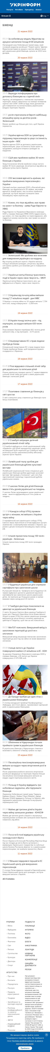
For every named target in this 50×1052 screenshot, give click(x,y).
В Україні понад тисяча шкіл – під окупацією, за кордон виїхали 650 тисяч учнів (22, 323)
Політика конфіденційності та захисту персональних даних (15, 1012)
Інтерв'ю (29, 930)
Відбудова (12, 930)
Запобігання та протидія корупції (15, 1003)
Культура (11, 957)
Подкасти (30, 922)
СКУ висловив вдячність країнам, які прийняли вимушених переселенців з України (23, 181)
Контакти (11, 980)
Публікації (30, 926)
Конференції (31, 959)
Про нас (11, 976)
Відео (27, 938)
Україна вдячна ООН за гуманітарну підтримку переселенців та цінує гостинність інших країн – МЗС (25, 138)
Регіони (11, 949)
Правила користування (13, 993)
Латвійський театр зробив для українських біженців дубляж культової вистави (22, 464)
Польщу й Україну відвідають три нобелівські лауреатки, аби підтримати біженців (22, 788)
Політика (11, 934)
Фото (27, 934)
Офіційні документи (30, 964)
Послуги (9, 10)
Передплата (13, 984)
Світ (9, 945)
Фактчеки (11, 941)
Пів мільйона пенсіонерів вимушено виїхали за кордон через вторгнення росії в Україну (24, 765)
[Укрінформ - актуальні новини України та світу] (25, 4)
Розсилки (11, 1030)
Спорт (10, 965)
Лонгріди (29, 950)
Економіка (12, 938)
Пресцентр (29, 10)
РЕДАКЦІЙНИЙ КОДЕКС (14, 1025)
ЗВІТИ (10, 1020)
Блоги (28, 942)
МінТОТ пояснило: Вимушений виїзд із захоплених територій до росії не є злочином (25, 630)
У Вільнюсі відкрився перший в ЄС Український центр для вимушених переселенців (22, 864)
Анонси (39, 10)
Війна (10, 926)
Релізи (28, 969)
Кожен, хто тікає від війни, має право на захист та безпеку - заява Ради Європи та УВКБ (24, 205)
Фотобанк (19, 10)
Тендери (11, 998)
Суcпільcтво (13, 953)
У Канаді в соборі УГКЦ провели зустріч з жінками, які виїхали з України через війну (22, 514)
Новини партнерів (30, 954)
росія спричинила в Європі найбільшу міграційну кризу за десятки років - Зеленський (25, 117)
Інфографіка (31, 946)
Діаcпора (11, 961)
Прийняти (25, 1048)
